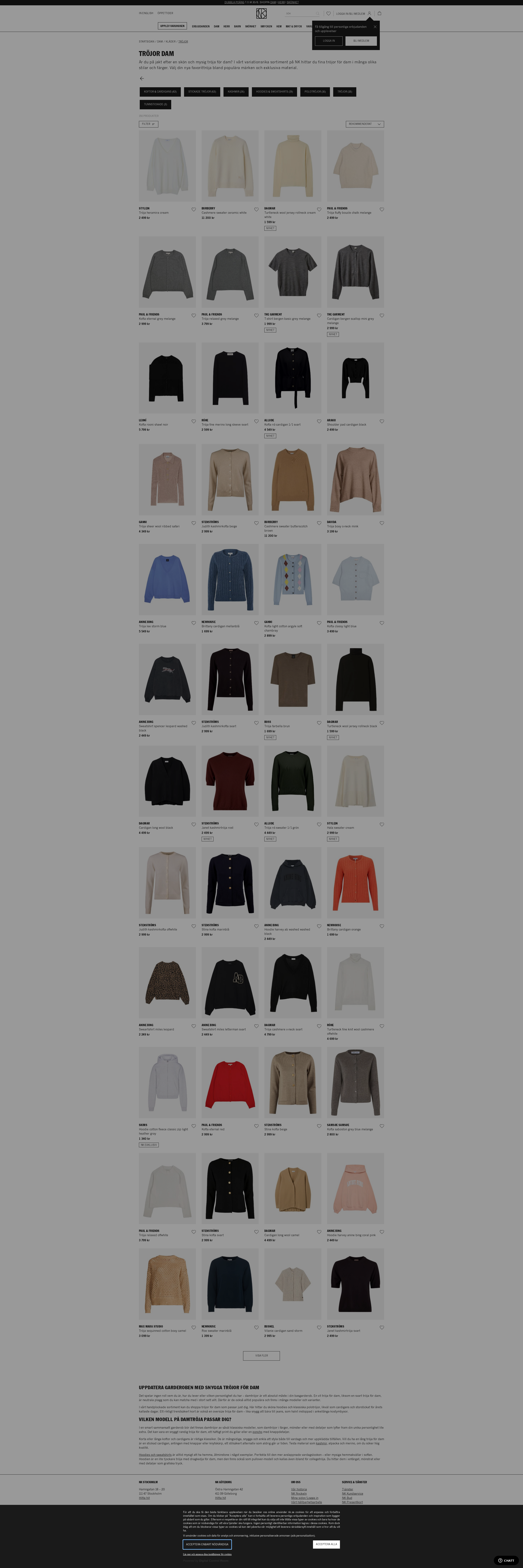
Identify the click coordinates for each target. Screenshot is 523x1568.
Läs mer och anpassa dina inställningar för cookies (207, 1554)
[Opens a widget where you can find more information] (506, 1561)
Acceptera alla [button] (326, 1544)
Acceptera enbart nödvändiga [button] (207, 1544)
